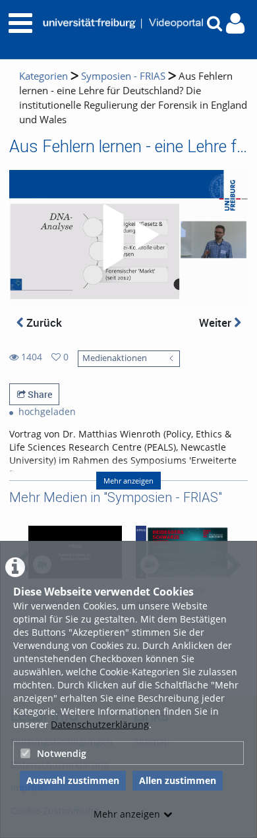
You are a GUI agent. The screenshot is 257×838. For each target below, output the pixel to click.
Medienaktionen (114, 358)
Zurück (43, 322)
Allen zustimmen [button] (177, 780)
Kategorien (43, 76)
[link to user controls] (235, 23)
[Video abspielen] (128, 237)
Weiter (216, 322)
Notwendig (61, 753)
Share (39, 394)
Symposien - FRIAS (123, 76)
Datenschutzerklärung (100, 724)
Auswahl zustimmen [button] (72, 780)
